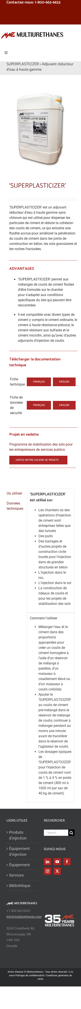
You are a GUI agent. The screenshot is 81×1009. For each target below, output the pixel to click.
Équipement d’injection (19, 851)
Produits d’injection (18, 835)
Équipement (19, 865)
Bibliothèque (19, 885)
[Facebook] (67, 861)
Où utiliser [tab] (14, 493)
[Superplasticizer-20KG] (40, 126)
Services (16, 875)
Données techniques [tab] (15, 506)
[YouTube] (57, 861)
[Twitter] (57, 871)
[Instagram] (47, 871)
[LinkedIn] (47, 861)
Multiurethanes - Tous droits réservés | (48, 971)
